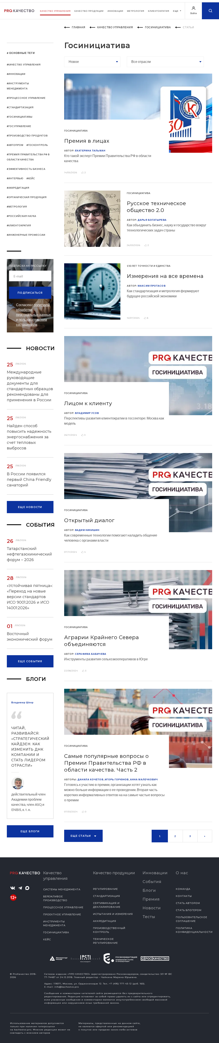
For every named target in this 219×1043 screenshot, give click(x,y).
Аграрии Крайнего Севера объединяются (101, 640)
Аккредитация (104, 921)
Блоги (149, 890)
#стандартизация (20, 107)
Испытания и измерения (113, 914)
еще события (30, 661)
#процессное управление (26, 97)
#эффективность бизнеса (26, 168)
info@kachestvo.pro (66, 986)
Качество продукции (89, 11)
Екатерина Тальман (90, 150)
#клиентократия (19, 225)
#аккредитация (18, 187)
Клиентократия (158, 11)
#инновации (16, 74)
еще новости (30, 507)
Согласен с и (33, 314)
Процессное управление (63, 907)
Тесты (149, 916)
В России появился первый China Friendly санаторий (29, 479)
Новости (152, 908)
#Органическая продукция (27, 197)
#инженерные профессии (26, 234)
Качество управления (55, 11)
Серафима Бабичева (90, 653)
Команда (183, 888)
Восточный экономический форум (29, 636)
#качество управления (24, 64)
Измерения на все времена (165, 276)
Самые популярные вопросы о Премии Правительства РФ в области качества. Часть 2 (106, 763)
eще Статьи (81, 835)
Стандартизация (106, 896)
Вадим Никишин (87, 530)
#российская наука (21, 216)
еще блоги (30, 831)
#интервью (15, 178)
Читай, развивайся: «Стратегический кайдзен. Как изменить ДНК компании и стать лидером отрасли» (30, 746)
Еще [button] (176, 11)
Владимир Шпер (22, 702)
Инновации (115, 11)
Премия (151, 899)
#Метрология (17, 206)
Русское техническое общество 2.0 (156, 206)
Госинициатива (56, 932)
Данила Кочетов (90, 779)
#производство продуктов (27, 135)
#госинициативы (20, 116)
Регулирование (105, 888)
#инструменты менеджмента (18, 86)
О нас (182, 873)
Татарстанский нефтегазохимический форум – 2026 (29, 554)
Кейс (47, 939)
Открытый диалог (89, 520)
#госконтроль (37, 145)
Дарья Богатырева (152, 219)
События (152, 881)
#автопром (15, 145)
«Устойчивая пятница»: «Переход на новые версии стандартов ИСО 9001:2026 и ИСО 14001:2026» (30, 596)
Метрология (135, 11)
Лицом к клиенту (88, 403)
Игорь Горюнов (117, 779)
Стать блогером (188, 910)
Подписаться (30, 292)
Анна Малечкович (144, 779)
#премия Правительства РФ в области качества (28, 157)
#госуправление (19, 126)
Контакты (184, 896)
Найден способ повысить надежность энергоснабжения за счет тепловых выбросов (29, 437)
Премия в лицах (87, 141)
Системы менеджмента (61, 889)
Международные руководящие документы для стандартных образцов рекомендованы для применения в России (30, 386)
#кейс (31, 178)
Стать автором (188, 903)
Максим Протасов (152, 285)
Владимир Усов (87, 413)
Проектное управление (62, 914)
